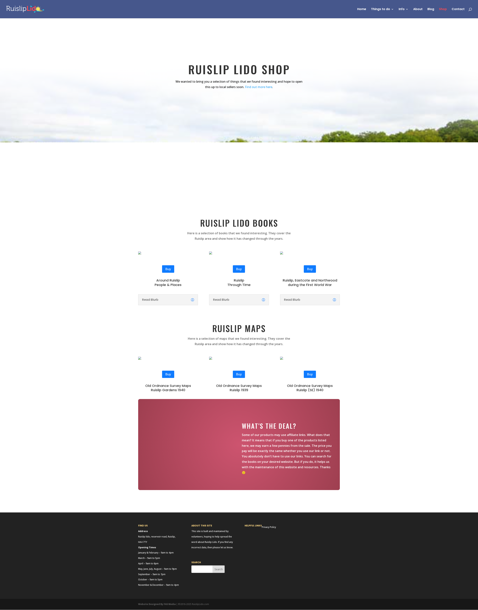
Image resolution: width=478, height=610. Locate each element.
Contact (458, 9)
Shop (443, 9)
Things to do (380, 9)
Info (402, 9)
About (418, 9)
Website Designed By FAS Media (157, 604)
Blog (430, 9)
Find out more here (258, 87)
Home (361, 9)
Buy (168, 269)
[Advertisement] (239, 170)
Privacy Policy (269, 527)
